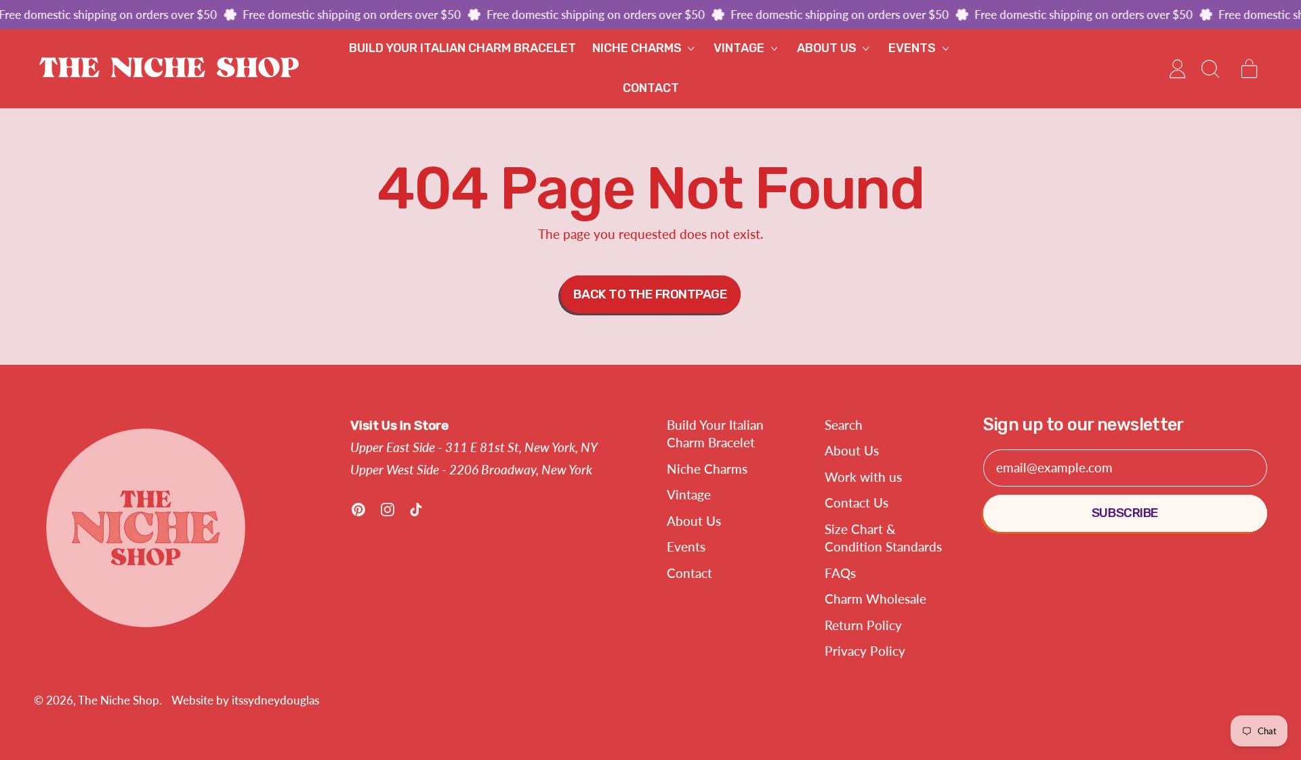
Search (844, 424)
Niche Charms (707, 468)
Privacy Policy (865, 650)
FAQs (840, 573)
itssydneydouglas (275, 700)
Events (686, 546)
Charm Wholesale (875, 598)
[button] (1209, 69)
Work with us (863, 477)
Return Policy (863, 625)
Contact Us (856, 502)
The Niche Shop (118, 700)
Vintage (689, 494)
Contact (651, 88)
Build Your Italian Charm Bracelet (462, 48)
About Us (694, 521)
